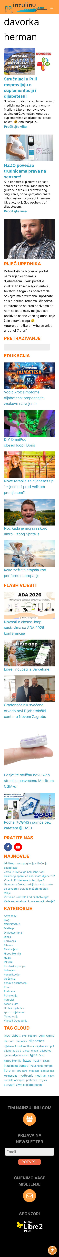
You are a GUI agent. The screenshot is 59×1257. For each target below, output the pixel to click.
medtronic (26, 1075)
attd (24, 1035)
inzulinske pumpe (41, 1065)
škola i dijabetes (14, 1008)
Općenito (9, 978)
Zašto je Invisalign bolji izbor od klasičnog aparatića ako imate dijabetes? (29, 874)
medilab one (47, 1070)
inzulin (37, 1060)
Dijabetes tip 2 (13, 932)
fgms (33, 1055)
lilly (13, 1070)
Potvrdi (29, 1162)
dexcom (9, 1041)
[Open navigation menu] (51, 8)
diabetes (21, 1041)
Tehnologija (11, 1016)
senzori (9, 1084)
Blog (7, 920)
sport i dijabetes (14, 1012)
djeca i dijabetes (41, 1050)
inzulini (46, 1060)
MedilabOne (10, 1075)
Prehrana (9, 991)
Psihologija (10, 995)
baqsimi (32, 1035)
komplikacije (12, 974)
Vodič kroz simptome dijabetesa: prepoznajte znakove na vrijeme (24, 398)
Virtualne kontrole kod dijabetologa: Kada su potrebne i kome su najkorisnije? (29, 899)
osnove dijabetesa (15, 982)
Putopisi (9, 999)
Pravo (7, 987)
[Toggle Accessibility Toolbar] (52, 1250)
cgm (42, 1035)
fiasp (41, 1055)
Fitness (8, 945)
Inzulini (8, 962)
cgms (50, 1035)
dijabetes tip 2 (12, 1050)
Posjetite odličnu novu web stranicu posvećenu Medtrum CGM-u (29, 781)
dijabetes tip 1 (44, 1046)
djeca (26, 1050)
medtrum (40, 1075)
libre (7, 1070)
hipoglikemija (12, 1060)
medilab (34, 1070)
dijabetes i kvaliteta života (19, 1046)
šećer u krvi (11, 1003)
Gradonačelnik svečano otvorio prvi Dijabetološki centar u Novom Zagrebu (25, 711)
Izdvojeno (10, 970)
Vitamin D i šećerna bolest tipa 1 (24, 880)
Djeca (7, 936)
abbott (16, 1035)
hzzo (27, 1060)
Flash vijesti (11, 949)
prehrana (31, 1080)
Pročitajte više (15, 127)
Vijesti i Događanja (15, 1020)
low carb (22, 1070)
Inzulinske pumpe (14, 966)
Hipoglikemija (12, 953)
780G (7, 1035)
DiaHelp (9, 928)
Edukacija (10, 941)
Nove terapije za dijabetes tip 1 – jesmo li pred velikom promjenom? (28, 487)
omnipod (19, 1080)
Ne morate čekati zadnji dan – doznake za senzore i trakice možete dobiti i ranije (28, 888)
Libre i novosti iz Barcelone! (27, 669)
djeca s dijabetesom (16, 1055)
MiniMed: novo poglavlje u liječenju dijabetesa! (25, 865)
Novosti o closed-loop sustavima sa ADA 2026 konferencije (24, 627)
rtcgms (43, 1080)
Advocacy (10, 915)
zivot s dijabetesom (29, 1084)
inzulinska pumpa (16, 1065)
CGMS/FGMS (12, 924)
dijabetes (36, 1041)
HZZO (7, 957)
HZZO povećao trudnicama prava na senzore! (25, 171)
